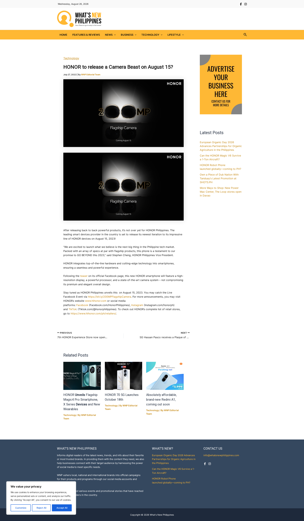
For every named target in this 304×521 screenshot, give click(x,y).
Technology (150, 34)
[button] (114, 34)
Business (127, 34)
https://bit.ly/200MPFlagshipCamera (109, 296)
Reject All (41, 507)
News (109, 34)
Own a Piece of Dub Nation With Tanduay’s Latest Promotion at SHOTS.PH (219, 178)
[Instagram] (245, 4)
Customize (20, 507)
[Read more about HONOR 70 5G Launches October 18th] (123, 376)
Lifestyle (174, 34)
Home (63, 34)
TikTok (72, 309)
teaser (84, 275)
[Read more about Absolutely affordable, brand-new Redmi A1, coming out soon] (165, 376)
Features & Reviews (86, 34)
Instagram (137, 305)
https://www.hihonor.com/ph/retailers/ (93, 313)
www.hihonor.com (95, 300)
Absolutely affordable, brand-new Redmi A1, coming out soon (161, 399)
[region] (41, 498)
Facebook (82, 305)
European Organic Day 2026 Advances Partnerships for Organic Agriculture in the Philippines (221, 146)
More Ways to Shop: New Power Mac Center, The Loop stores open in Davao (220, 191)
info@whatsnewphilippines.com (221, 455)
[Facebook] (240, 4)
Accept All (62, 507)
